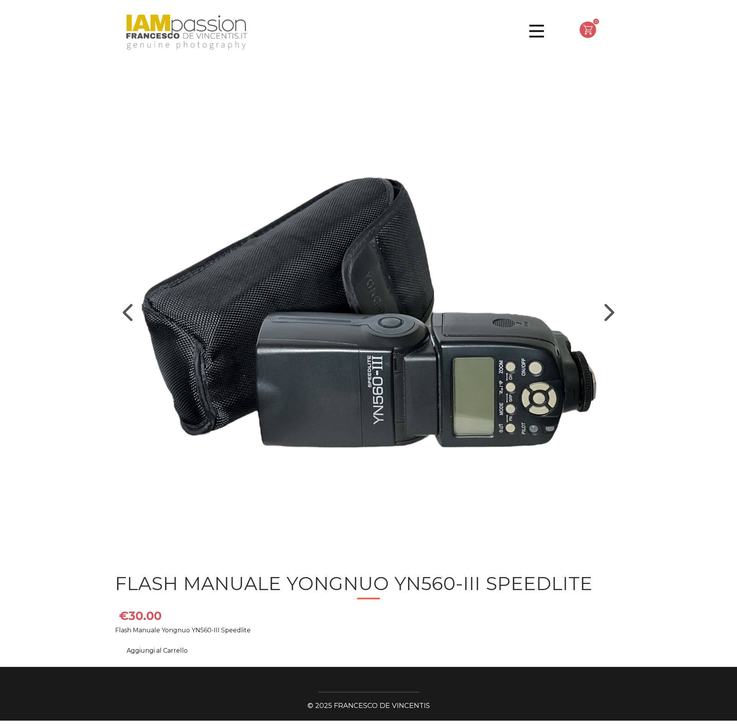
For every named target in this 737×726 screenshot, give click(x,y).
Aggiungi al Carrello (157, 650)
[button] (127, 312)
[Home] (185, 33)
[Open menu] (536, 31)
